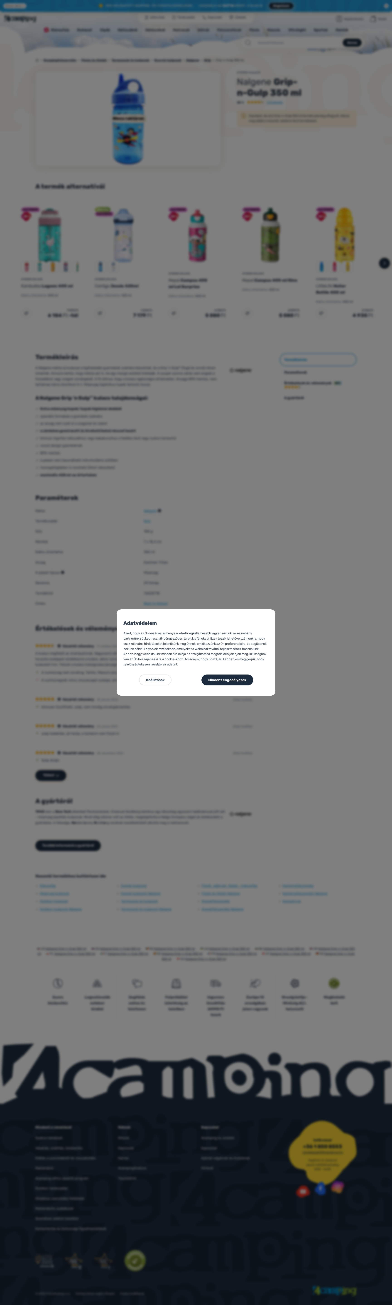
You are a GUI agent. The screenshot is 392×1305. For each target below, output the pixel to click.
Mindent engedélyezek (227, 680)
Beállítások (155, 680)
